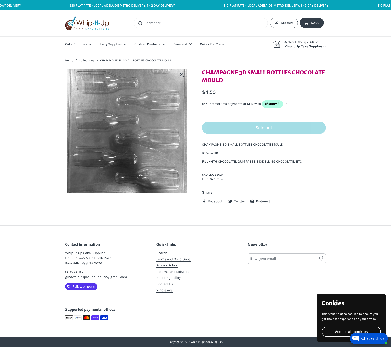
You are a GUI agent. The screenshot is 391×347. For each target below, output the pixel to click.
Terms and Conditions (173, 259)
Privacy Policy (167, 265)
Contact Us (164, 284)
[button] (299, 44)
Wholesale (164, 290)
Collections (86, 60)
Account (287, 23)
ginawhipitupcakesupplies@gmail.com (96, 277)
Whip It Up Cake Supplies (206, 341)
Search (161, 253)
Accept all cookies (351, 331)
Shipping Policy (168, 278)
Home (69, 60)
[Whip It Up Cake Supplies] (87, 23)
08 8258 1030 (75, 272)
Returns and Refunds (172, 271)
